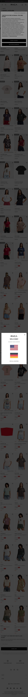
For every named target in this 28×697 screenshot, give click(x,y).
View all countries (14, 361)
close (24, 334)
